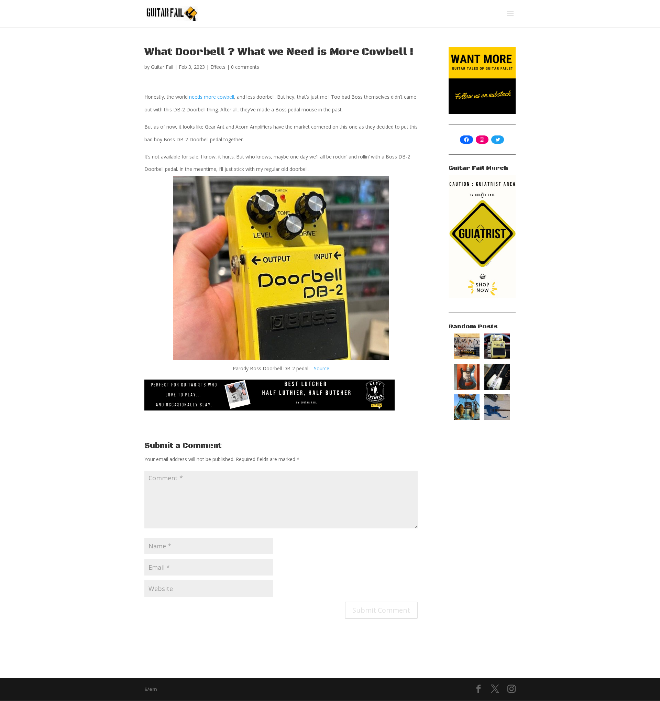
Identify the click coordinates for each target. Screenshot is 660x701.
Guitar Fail (162, 67)
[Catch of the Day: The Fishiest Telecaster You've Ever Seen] (467, 418)
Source (321, 368)
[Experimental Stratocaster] (467, 388)
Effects (218, 67)
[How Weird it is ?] (497, 418)
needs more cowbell (211, 97)
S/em (150, 689)
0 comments (245, 67)
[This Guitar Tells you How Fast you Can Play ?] (497, 388)
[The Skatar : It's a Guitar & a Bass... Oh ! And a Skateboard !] (467, 357)
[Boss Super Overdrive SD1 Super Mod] (497, 357)
